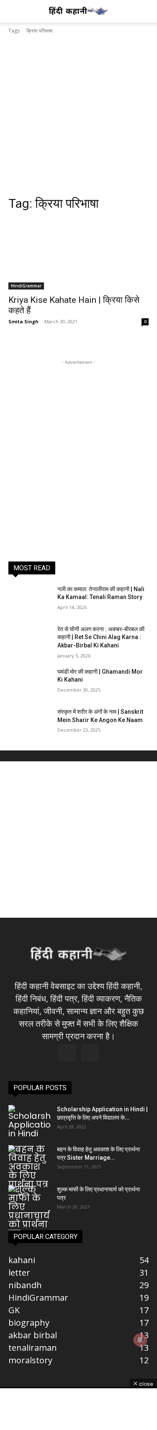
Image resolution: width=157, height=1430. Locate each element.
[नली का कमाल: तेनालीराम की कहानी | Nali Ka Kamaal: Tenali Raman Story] (29, 599)
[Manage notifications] (140, 1340)
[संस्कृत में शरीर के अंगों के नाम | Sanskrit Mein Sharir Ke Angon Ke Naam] (29, 722)
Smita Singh (23, 321)
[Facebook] (67, 1053)
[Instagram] (90, 1053)
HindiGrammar (26, 286)
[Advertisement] (78, 117)
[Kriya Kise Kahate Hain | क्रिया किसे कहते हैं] (78, 254)
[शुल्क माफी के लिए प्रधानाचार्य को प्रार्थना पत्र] (29, 1211)
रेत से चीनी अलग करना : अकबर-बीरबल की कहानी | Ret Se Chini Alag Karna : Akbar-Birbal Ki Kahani (100, 637)
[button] (14, 11)
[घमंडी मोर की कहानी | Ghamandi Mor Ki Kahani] (29, 682)
